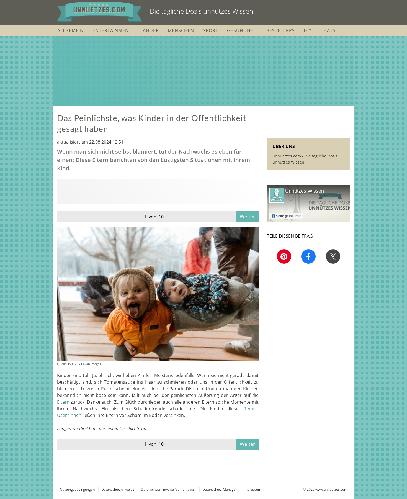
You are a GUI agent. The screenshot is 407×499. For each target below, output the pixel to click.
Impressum (252, 489)
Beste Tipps (280, 30)
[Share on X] (333, 256)
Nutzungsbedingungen (77, 489)
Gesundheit (242, 30)
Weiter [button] (247, 216)
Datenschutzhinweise (117, 489)
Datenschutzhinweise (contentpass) (168, 489)
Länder (149, 30)
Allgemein (70, 30)
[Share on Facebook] (308, 256)
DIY (307, 30)
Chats (328, 30)
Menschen (181, 30)
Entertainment (112, 30)
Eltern (63, 402)
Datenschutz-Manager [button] (219, 489)
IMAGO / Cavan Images (84, 364)
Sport (210, 30)
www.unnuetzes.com (331, 489)
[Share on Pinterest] (284, 256)
